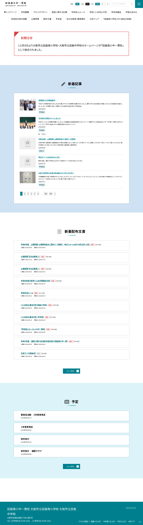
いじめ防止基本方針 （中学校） (32, 317)
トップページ (11, 12)
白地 (82, 4)
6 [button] (38, 193)
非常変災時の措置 (19, 18)
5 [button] (34, 193)
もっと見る (70, 371)
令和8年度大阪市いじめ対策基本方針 (36, 280)
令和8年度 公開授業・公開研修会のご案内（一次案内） (57, 139)
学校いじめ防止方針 (98, 12)
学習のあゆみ (131, 12)
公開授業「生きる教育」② (30, 256)
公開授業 (35, 18)
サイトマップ (131, 508)
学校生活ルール (27, 293)
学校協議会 (116, 12)
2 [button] (24, 193)
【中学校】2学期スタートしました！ (49, 118)
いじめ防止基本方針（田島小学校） (34, 305)
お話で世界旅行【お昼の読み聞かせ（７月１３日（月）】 (56, 173)
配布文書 (47, 18)
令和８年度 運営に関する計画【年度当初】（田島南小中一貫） (44, 341)
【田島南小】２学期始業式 (46, 100)
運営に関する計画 (59, 12)
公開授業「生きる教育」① (30, 268)
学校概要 (25, 12)
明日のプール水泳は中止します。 (49, 157)
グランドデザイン (40, 12)
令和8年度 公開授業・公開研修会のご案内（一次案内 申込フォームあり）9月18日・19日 (55, 244)
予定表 (59, 18)
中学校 (43, 134)
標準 (97, 4)
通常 (77, 4)
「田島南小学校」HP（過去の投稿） (117, 18)
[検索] (131, 4)
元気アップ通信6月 (28, 353)
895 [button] (51, 193)
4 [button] (31, 193)
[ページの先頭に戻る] (140, 522)
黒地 (87, 4)
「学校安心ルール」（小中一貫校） (33, 329)
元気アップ (94, 18)
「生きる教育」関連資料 (75, 18)
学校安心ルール (78, 12)
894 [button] (45, 193)
